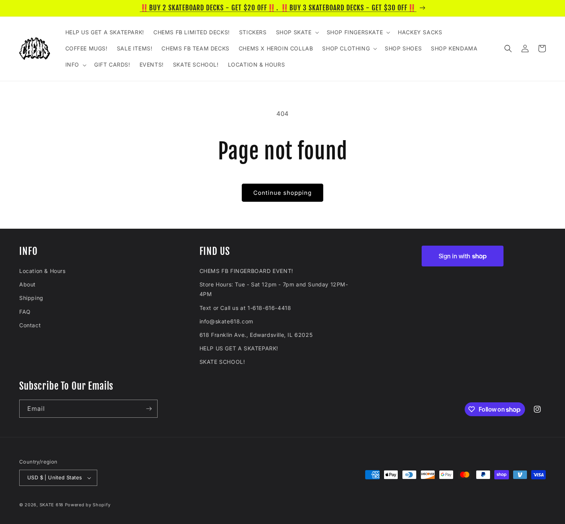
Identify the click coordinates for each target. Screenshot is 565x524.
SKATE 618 (51, 504)
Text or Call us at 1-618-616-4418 (245, 308)
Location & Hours (42, 271)
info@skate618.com (226, 321)
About (27, 284)
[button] (296, 32)
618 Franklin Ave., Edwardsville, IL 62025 (256, 334)
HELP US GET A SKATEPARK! (238, 348)
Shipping (31, 298)
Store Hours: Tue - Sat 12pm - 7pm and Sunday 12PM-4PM (273, 289)
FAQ (25, 311)
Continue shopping (282, 192)
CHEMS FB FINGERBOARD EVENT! (246, 271)
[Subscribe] (148, 409)
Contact (30, 325)
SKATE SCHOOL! (222, 361)
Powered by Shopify (88, 504)
